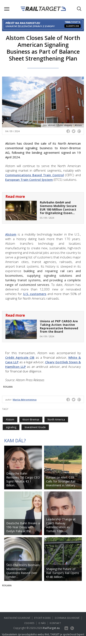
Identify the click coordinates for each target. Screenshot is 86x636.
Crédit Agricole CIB (19, 357)
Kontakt (55, 623)
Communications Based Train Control (34, 175)
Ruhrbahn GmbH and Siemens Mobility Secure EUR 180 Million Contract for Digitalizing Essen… (58, 207)
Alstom (10, 234)
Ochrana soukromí (67, 617)
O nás (42, 623)
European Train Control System (29, 179)
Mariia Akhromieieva (25, 399)
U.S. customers (34, 294)
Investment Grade (35, 427)
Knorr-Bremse (31, 419)
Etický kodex (42, 617)
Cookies (29, 623)
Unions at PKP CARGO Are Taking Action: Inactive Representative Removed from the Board (59, 326)
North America (56, 419)
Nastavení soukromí (17, 617)
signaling (11, 427)
